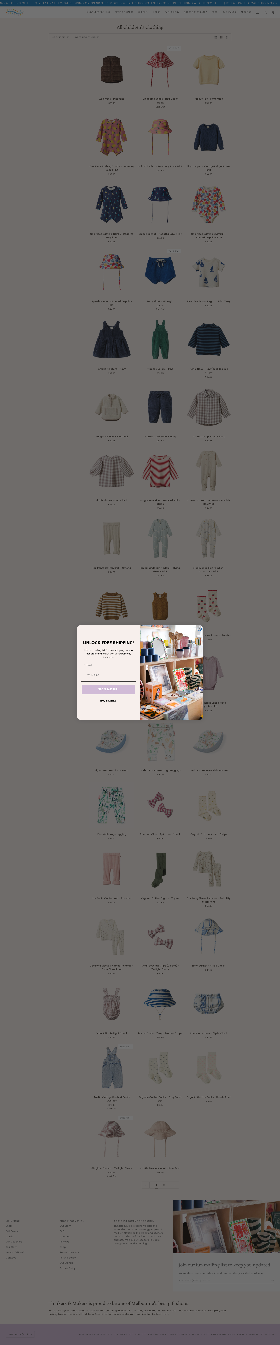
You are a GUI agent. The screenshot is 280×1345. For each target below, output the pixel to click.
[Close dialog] (200, 629)
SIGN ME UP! (108, 689)
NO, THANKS (108, 701)
